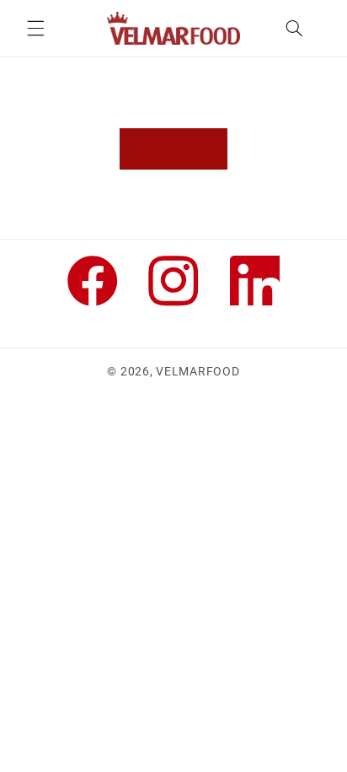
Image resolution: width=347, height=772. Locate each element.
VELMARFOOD (197, 371)
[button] (35, 27)
